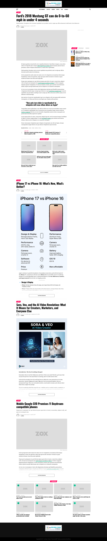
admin (22, 27)
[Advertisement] (81, 38)
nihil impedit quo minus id (44, 65)
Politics (48, 9)
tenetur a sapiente (25, 112)
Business (66, 9)
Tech (62, 9)
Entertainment (42, 9)
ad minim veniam (46, 118)
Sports (57, 9)
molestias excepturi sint (55, 91)
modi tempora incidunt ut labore (46, 83)
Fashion (53, 9)
